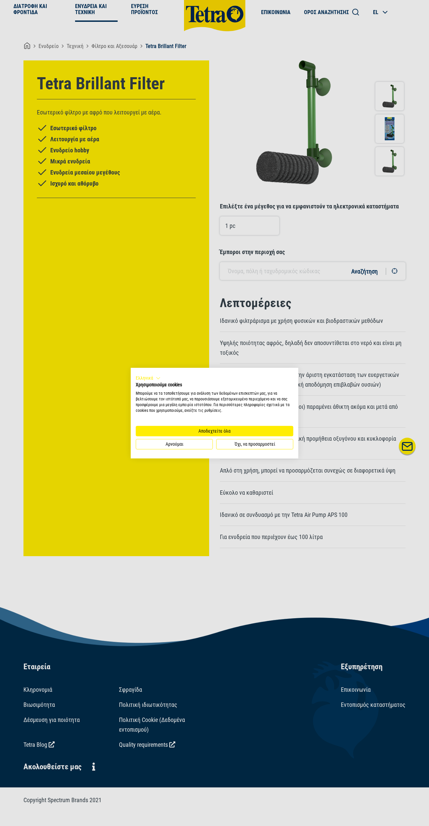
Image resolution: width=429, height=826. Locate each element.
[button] (148, 378)
